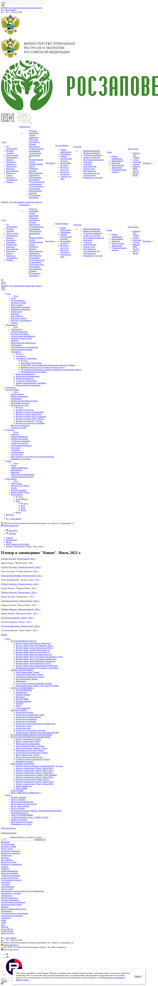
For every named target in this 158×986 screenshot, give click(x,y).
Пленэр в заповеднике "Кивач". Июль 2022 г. (35, 773)
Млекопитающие (23, 695)
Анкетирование (89, 166)
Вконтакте (13, 530)
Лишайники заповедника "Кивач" (30, 677)
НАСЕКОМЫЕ (22, 699)
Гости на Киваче (18, 808)
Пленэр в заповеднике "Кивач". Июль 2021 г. (35, 777)
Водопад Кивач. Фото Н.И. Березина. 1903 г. (34, 645)
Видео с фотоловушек (20, 806)
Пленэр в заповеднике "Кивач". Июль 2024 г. (35, 768)
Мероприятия (117, 161)
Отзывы (9, 182)
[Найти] (3, 5)
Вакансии (10, 169)
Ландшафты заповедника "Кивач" (30, 750)
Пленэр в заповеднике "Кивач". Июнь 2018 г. (35, 784)
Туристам (77, 147)
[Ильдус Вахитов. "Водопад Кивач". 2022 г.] (20, 584)
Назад (15, 296)
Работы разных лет (24, 786)
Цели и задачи (12, 155)
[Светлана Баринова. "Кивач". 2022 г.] (17, 618)
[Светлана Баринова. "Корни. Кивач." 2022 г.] (20, 626)
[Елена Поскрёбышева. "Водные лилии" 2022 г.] (21, 576)
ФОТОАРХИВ (17, 791)
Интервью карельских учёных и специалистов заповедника (36, 811)
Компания (5, 842)
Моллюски (20, 697)
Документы (34, 197)
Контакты (147, 163)
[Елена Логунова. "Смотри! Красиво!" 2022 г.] (21, 567)
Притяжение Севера (24, 762)
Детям (109, 152)
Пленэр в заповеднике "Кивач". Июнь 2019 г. (35, 782)
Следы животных (23, 708)
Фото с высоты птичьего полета (29, 757)
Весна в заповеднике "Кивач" (28, 741)
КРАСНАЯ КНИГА (19, 710)
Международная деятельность (35, 174)
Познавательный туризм (11, 904)
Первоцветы (21, 681)
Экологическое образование (118, 166)
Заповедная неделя (19, 820)
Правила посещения (91, 153)
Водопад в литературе (65, 173)
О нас (3, 142)
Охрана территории (34, 136)
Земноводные (21, 692)
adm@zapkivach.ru (11, 525)
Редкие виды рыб (23, 728)
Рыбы (18, 706)
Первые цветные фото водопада (66, 158)
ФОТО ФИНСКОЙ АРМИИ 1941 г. (26, 793)
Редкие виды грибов (24, 712)
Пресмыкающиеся (23, 701)
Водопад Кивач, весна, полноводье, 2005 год (35, 648)
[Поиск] (3, 289)
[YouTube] (7, 957)
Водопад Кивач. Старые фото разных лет (33, 650)
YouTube (12, 533)
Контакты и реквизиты (11, 163)
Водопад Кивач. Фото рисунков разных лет (34, 654)
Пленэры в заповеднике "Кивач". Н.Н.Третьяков (36, 775)
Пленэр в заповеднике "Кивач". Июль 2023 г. (35, 770)
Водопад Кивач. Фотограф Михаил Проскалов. (36, 661)
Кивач (3, 920)
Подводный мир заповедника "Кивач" (32, 753)
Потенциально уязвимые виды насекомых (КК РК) (37, 733)
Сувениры (87, 164)
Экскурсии (87, 162)
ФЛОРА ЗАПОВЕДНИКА (22, 670)
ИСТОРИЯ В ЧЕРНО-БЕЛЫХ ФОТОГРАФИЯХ (31, 735)
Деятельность (24, 127)
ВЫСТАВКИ (21, 788)
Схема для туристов (91, 157)
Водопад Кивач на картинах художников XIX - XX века (39, 766)
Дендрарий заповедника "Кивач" (30, 674)
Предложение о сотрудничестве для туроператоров (91, 173)
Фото (23, 506)
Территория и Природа (12, 158)
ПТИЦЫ (19, 703)
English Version (7, 931)
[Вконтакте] (7, 955)
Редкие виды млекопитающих (28, 717)
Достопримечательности (93, 160)
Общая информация (65, 151)
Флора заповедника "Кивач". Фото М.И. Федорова (37, 686)
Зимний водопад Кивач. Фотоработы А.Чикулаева (37, 668)
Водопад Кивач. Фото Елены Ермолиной (33, 643)
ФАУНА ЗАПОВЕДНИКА (22, 688)
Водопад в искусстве (64, 168)
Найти (4, 981)
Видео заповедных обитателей (24, 804)
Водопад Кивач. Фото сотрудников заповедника (36, 659)
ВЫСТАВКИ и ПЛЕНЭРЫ (22, 764)
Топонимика (65, 154)
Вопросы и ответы (11, 174)
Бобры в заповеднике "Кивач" (28, 739)
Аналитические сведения (35, 192)
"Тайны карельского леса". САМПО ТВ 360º (30, 817)
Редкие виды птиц (23, 726)
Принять (138, 977)
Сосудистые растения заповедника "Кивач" (34, 683)
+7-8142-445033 (9, 10)
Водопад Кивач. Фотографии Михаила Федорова (36, 666)
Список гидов (89, 169)
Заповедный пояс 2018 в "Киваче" (30, 746)
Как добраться (12, 171)
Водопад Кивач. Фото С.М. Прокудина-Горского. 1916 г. (39, 657)
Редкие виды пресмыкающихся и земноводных (36, 724)
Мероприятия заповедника (22, 802)
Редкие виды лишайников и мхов (30, 715)
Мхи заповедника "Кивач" (27, 679)
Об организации (11, 147)
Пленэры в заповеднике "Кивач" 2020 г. (32, 779)
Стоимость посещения (92, 155)
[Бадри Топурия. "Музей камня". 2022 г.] (18, 559)
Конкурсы (116, 163)
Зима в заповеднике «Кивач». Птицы (31, 748)
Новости (4, 927)
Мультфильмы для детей (21, 824)
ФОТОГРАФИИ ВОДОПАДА (23, 641)
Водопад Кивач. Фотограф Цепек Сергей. (33, 663)
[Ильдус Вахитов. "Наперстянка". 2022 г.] (19, 592)
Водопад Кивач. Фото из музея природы (33, 652)
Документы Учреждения (31, 363)
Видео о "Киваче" (18, 799)
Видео (8, 795)
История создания (10, 152)
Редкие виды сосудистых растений (30, 730)
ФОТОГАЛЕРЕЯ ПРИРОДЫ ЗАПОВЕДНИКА (31, 737)
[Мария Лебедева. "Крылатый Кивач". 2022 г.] (21, 609)
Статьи (136, 160)
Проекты (32, 171)
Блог (3, 925)
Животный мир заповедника (28, 744)
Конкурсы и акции (137, 163)
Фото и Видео (136, 174)
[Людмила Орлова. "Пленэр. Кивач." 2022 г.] (20, 601)
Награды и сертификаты (11, 179)
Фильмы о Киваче (18, 797)
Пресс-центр (133, 149)
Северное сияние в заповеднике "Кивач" (33, 759)
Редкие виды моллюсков (26, 719)
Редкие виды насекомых (26, 721)
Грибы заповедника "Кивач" (28, 672)
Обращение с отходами (93, 178)
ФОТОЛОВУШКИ (24, 690)
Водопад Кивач (61, 145)
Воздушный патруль (19, 813)
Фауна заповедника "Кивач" (28, 755)
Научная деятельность (34, 145)
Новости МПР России (136, 168)
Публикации (34, 180)
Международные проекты (22, 822)
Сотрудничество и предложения (36, 187)
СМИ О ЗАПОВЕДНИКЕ (22, 815)
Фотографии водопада (65, 164)
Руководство (11, 166)
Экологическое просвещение (35, 154)
